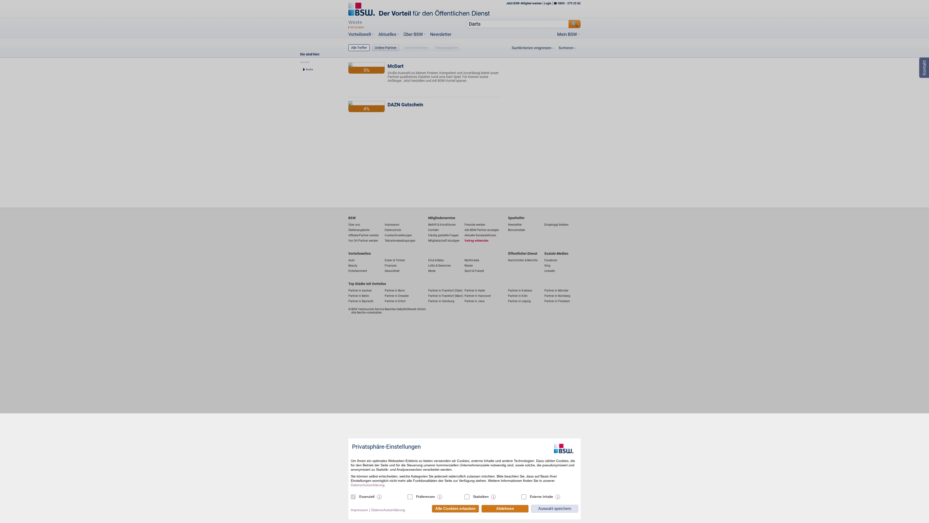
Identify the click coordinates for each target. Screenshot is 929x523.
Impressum (359, 510)
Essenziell (367, 497)
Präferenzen (425, 497)
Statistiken (481, 497)
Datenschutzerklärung (367, 485)
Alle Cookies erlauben (455, 509)
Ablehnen (505, 509)
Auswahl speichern (554, 509)
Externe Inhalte (541, 497)
